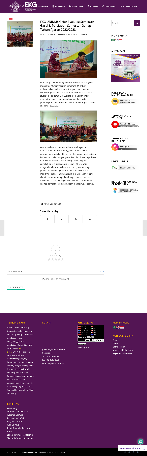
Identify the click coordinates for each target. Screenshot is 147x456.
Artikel (115, 340)
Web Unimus (13, 424)
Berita (115, 343)
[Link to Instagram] (125, 452)
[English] (117, 40)
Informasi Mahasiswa (123, 350)
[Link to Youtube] (138, 452)
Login (101, 271)
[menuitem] (13, 6)
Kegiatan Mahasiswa (122, 353)
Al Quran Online (14, 421)
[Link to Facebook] (133, 452)
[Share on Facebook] (47, 219)
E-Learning (12, 408)
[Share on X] (61, 219)
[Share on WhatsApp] (76, 219)
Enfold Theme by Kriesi (57, 452)
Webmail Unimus (15, 414)
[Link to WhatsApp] (129, 452)
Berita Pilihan (73, 34)
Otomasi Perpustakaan (18, 411)
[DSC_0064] (20, 34)
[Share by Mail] (90, 219)
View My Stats (84, 347)
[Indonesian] (11, 19)
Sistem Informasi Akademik (20, 434)
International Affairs (16, 418)
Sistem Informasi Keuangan (20, 438)
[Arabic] (113, 40)
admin (84, 34)
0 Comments (59, 34)
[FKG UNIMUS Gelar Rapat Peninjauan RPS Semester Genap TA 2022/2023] (145, 228)
